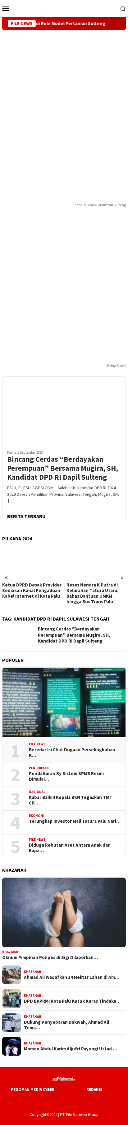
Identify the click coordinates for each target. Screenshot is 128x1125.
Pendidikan (39, 768)
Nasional (37, 792)
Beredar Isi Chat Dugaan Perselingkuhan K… (72, 752)
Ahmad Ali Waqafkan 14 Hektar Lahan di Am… (71, 977)
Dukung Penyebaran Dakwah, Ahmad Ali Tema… (66, 1025)
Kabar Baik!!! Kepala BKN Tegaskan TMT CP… (70, 800)
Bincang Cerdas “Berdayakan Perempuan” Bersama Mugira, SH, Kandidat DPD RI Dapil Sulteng (62, 468)
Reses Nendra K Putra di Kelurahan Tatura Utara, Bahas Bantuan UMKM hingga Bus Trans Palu (92, 593)
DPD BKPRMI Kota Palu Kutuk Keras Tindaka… (72, 1001)
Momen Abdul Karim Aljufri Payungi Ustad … (70, 1049)
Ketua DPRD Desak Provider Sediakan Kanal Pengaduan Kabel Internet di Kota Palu (32, 590)
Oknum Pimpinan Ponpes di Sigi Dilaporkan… (50, 957)
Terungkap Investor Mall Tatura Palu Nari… (75, 821)
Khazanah (11, 952)
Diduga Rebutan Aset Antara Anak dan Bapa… (70, 847)
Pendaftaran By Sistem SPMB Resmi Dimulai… (66, 776)
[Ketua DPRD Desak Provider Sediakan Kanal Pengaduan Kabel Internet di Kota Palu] (32, 562)
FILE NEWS (37, 744)
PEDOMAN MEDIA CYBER (32, 1089)
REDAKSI (94, 1089)
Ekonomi (36, 815)
